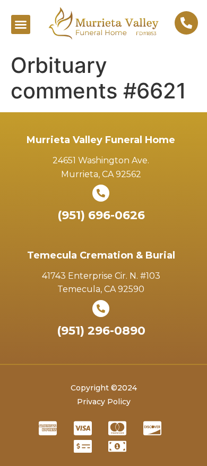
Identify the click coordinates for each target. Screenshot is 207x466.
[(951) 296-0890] (100, 308)
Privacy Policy (104, 401)
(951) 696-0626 (101, 215)
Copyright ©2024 (104, 388)
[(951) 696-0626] (100, 193)
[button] (20, 24)
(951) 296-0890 (101, 330)
